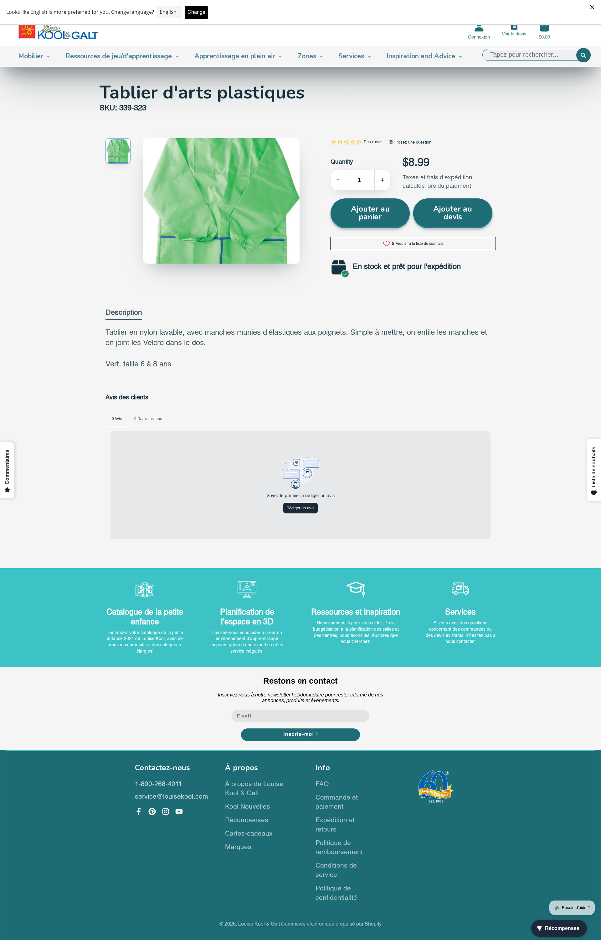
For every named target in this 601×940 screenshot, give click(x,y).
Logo (58, 30)
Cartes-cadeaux (249, 834)
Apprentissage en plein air (234, 56)
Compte (479, 30)
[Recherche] (583, 55)
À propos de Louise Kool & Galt (254, 789)
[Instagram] (165, 811)
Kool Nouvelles (247, 807)
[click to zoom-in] (221, 201)
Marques (238, 847)
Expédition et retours (335, 825)
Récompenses (246, 820)
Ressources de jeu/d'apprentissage (118, 56)
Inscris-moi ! (300, 734)
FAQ (322, 784)
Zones (307, 56)
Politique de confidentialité (336, 893)
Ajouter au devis (452, 213)
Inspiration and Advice (421, 56)
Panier (544, 30)
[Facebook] (138, 811)
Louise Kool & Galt (259, 924)
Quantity (342, 162)
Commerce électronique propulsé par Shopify (331, 924)
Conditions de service (336, 871)
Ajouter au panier (370, 213)
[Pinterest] (152, 811)
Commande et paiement (337, 803)
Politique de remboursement (339, 848)
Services (351, 56)
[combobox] (536, 55)
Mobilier (30, 56)
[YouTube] (179, 811)
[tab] (123, 314)
